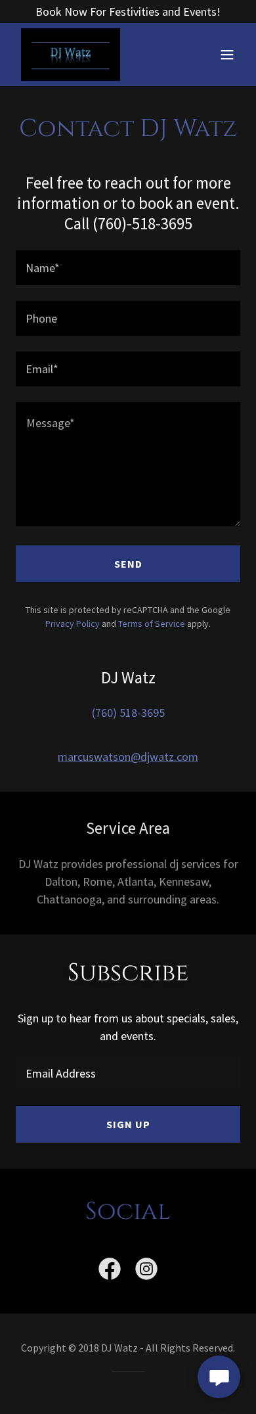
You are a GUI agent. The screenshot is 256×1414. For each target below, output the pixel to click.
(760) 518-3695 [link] (128, 712)
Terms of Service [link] (151, 623)
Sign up (128, 1124)
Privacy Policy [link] (72, 623)
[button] (227, 54)
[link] (70, 54)
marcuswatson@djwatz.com (128, 756)
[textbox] (128, 267)
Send (128, 563)
